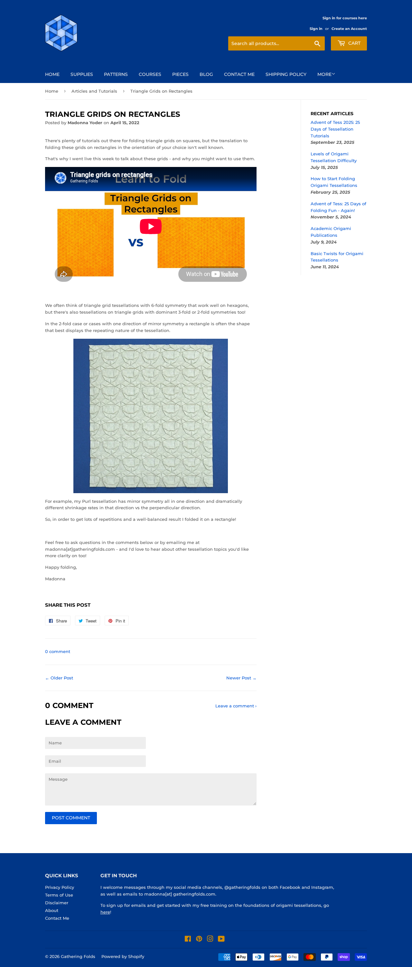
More (324, 74)
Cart (353, 43)
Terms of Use (59, 895)
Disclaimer (56, 902)
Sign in (316, 28)
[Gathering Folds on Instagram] (210, 939)
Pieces (180, 74)
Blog (206, 74)
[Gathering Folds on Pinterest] (199, 939)
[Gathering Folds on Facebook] (187, 939)
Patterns (116, 74)
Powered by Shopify (122, 956)
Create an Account (349, 28)
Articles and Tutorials (94, 91)
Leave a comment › (236, 705)
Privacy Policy (59, 887)
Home (52, 74)
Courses (150, 74)
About (51, 910)
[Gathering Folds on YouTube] (221, 939)
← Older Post (59, 677)
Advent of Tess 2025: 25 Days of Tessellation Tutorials (335, 129)
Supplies (81, 74)
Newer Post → (241, 677)
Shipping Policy (286, 74)
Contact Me (239, 74)
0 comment (57, 651)
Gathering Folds (78, 956)
